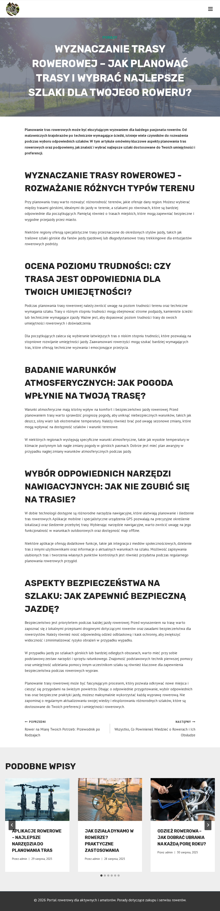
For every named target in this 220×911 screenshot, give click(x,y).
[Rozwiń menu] (210, 9)
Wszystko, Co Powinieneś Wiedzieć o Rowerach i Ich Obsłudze (155, 728)
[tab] (101, 875)
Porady (110, 37)
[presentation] (37, 799)
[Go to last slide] (12, 825)
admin (23, 859)
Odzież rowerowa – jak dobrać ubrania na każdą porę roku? (181, 837)
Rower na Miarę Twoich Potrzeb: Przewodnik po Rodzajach (62, 728)
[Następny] (208, 825)
